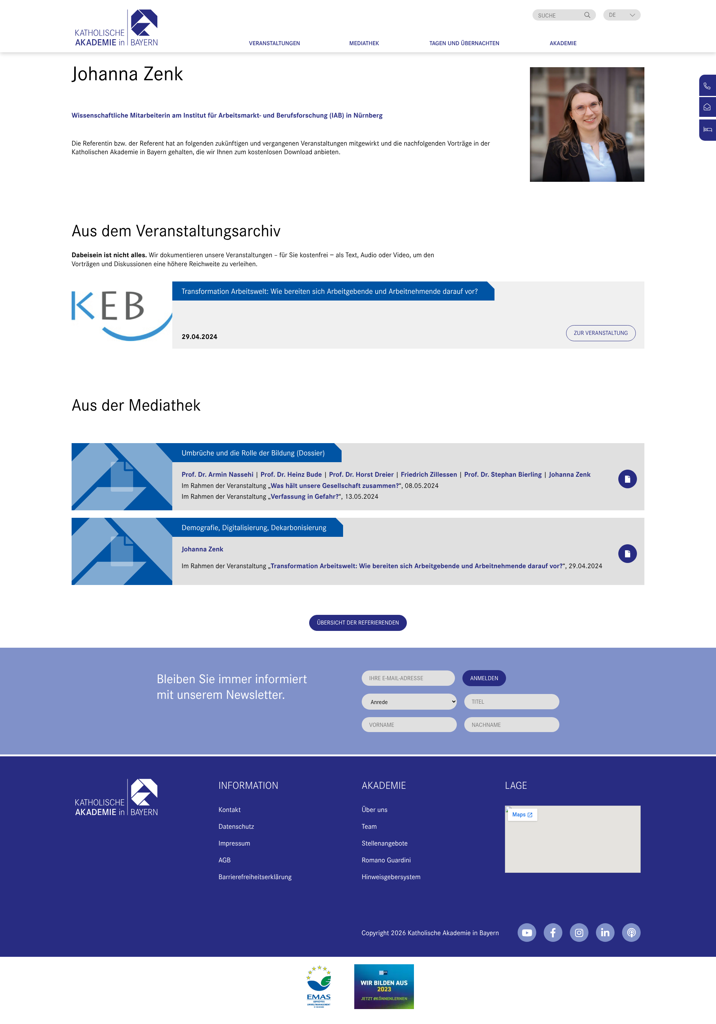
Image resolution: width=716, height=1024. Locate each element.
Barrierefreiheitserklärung (255, 876)
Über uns (374, 809)
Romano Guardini (386, 859)
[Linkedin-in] (605, 932)
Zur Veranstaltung (601, 333)
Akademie (563, 43)
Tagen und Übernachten (465, 43)
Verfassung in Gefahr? (305, 496)
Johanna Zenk (570, 474)
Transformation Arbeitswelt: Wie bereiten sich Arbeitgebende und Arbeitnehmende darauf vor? (330, 291)
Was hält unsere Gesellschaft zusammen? (335, 485)
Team (369, 826)
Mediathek (364, 43)
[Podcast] (631, 932)
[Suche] (588, 15)
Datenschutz (236, 826)
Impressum (234, 842)
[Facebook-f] (553, 932)
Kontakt (230, 809)
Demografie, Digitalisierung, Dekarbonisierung (254, 527)
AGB (225, 859)
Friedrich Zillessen (429, 474)
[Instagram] (579, 932)
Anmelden (484, 678)
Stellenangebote (385, 842)
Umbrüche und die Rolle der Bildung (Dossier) (253, 453)
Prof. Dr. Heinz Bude (291, 474)
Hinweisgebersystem (391, 876)
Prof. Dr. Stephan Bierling (503, 474)
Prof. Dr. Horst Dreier (361, 474)
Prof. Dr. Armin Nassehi (218, 474)
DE (612, 15)
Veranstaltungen (274, 43)
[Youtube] (527, 932)
